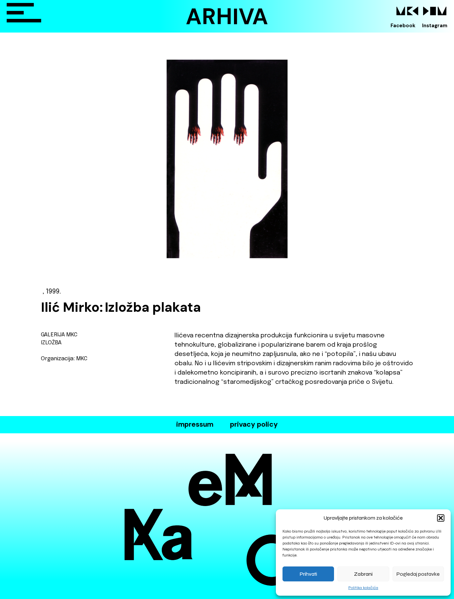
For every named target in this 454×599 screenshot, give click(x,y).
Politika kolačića (363, 587)
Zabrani (363, 574)
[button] (440, 518)
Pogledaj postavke (418, 574)
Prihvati (308, 574)
